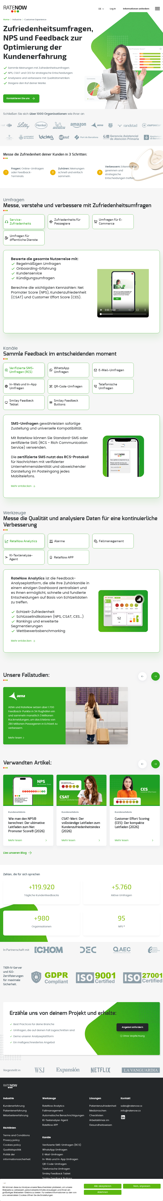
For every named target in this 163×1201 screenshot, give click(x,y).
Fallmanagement (52, 1111)
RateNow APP (50, 1125)
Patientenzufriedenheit (102, 1106)
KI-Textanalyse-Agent (55, 1120)
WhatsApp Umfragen (54, 1150)
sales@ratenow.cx (131, 1106)
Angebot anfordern (132, 1027)
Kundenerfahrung (14, 1106)
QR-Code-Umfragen (54, 1164)
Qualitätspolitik (12, 1150)
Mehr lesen (15, 737)
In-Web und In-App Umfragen (60, 1159)
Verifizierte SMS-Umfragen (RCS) (61, 1145)
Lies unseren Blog (15, 853)
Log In (113, 9)
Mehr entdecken (21, 486)
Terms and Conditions (16, 1135)
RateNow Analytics (53, 1106)
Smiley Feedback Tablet (56, 1173)
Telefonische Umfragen (56, 1169)
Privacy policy (11, 1140)
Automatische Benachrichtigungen (63, 1115)
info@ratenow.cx (131, 1111)
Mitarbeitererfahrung (15, 1115)
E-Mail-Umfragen (52, 1154)
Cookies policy (12, 1145)
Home (6, 20)
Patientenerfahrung (15, 1111)
